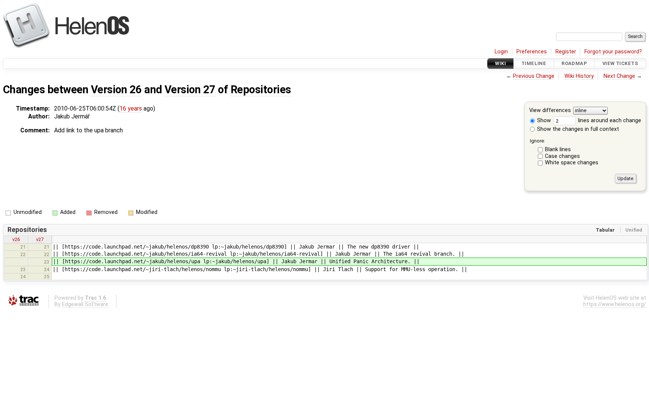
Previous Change (533, 76)
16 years (130, 108)
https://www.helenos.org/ (614, 304)
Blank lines (558, 149)
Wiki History (579, 76)
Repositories (261, 89)
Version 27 (190, 89)
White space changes (571, 162)
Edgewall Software (85, 304)
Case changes (562, 156)
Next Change (619, 76)
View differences (550, 111)
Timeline (533, 63)
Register (565, 52)
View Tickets (620, 63)
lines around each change (609, 120)
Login (501, 52)
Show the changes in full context (577, 129)
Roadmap (574, 63)
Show (543, 120)
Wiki (500, 63)
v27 (40, 239)
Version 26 (116, 89)
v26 (16, 239)
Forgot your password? (613, 52)
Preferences (531, 52)
